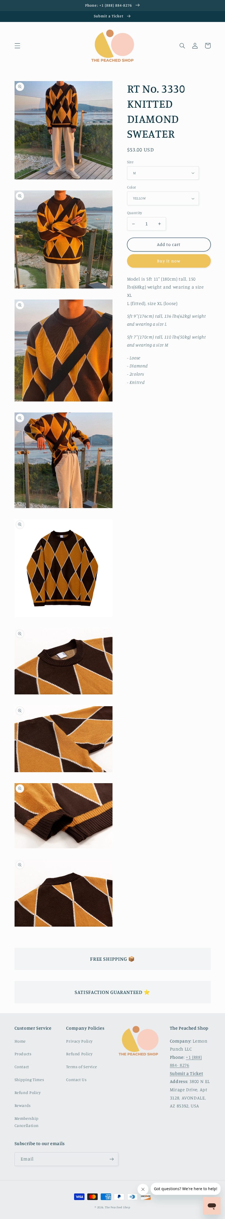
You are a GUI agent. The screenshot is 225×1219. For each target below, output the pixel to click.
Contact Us (76, 1079)
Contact (22, 1066)
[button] (17, 45)
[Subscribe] (111, 1159)
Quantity (134, 212)
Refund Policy (28, 1092)
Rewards (23, 1105)
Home (20, 1041)
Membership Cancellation (27, 1122)
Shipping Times (29, 1079)
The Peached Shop (117, 1207)
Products (23, 1053)
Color (131, 187)
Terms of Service (81, 1066)
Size (130, 162)
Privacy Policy (79, 1041)
